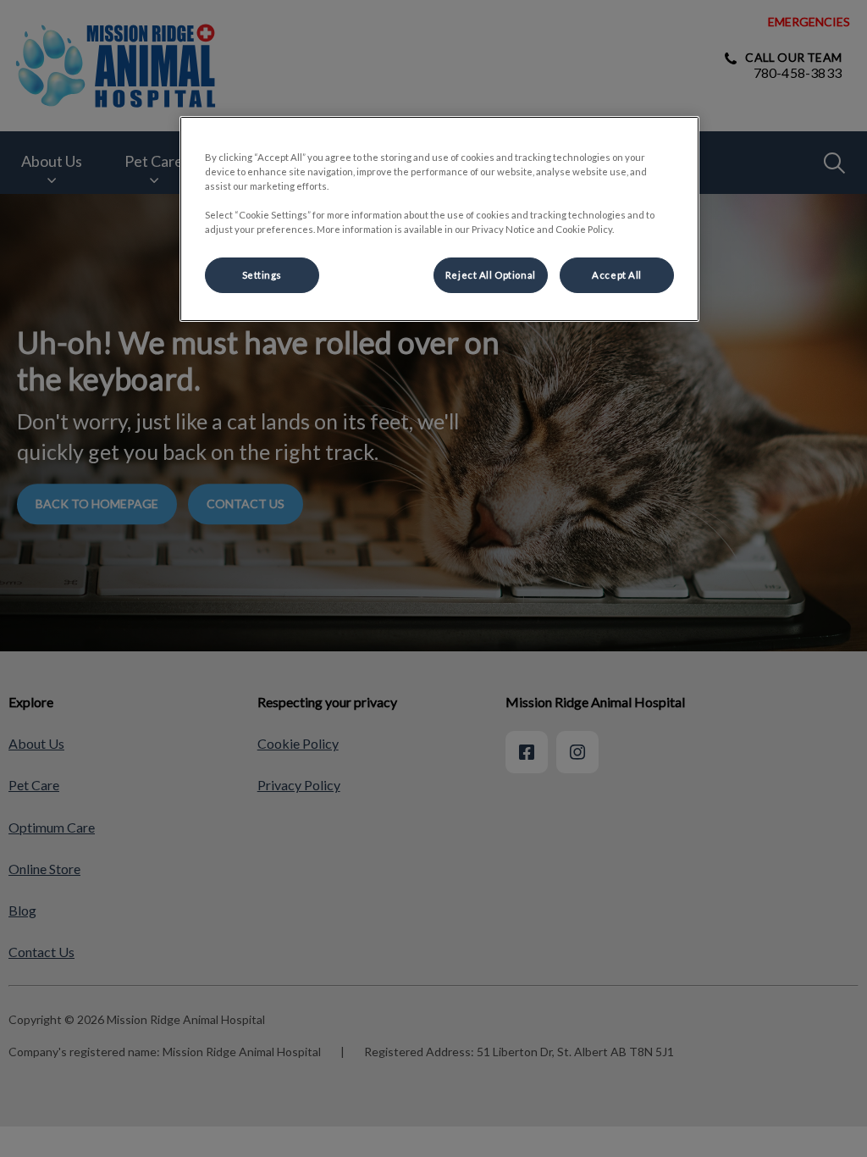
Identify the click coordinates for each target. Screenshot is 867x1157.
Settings (262, 274)
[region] (439, 219)
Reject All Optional (490, 274)
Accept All (617, 274)
